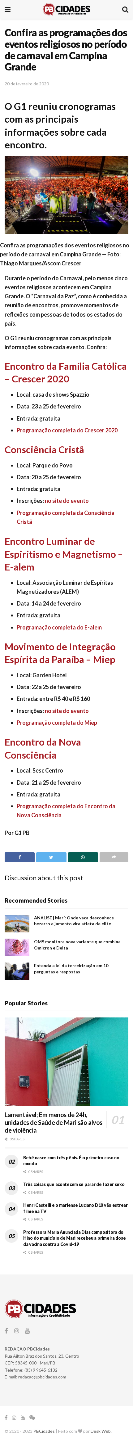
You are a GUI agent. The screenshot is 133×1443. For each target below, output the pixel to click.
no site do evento (66, 500)
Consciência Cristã (44, 449)
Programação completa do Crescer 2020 (67, 430)
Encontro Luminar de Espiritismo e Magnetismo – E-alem (64, 554)
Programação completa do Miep (57, 722)
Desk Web (101, 1431)
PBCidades (44, 1431)
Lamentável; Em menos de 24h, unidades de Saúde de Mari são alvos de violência (53, 1122)
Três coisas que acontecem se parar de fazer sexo (74, 1184)
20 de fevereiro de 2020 (27, 83)
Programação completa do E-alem (59, 627)
